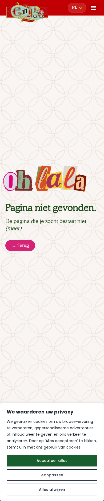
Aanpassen (52, 475)
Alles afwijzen (52, 489)
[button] (93, 7)
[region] (52, 452)
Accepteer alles (52, 460)
